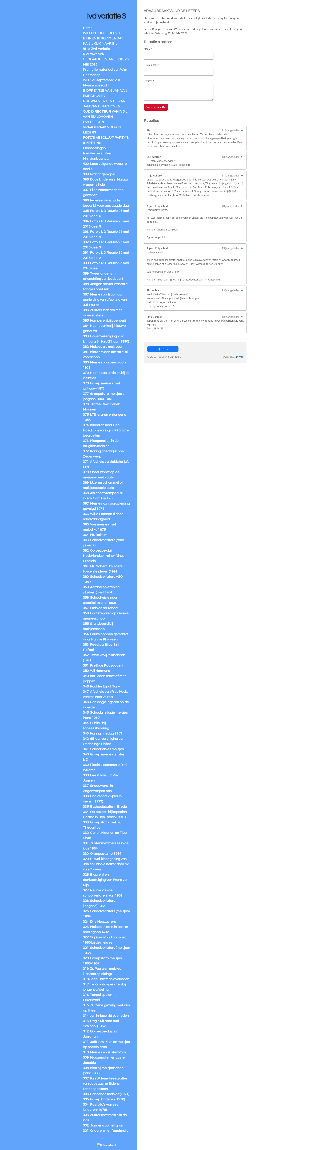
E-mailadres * (151, 64)
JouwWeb (238, 357)
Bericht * (149, 80)
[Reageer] (242, 130)
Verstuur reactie (155, 107)
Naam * (148, 48)
